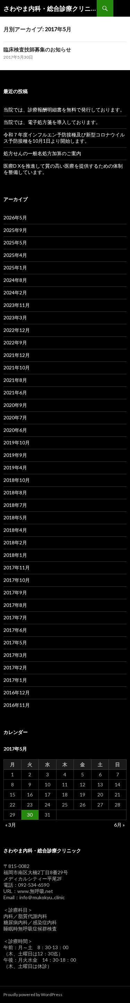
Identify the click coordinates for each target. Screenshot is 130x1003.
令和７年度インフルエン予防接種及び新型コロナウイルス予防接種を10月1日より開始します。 (64, 138)
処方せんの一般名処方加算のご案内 (42, 153)
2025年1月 (15, 267)
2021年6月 (15, 392)
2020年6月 (15, 430)
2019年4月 (15, 467)
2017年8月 (15, 605)
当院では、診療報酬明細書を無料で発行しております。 (64, 109)
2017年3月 (15, 655)
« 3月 (10, 825)
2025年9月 (15, 230)
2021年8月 (15, 380)
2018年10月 (16, 480)
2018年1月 (15, 555)
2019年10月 (16, 442)
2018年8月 (15, 492)
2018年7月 (15, 505)
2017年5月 (15, 642)
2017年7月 (15, 617)
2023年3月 (15, 317)
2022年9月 (15, 342)
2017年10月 (16, 580)
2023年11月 (16, 305)
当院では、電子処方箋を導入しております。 (52, 122)
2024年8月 (15, 280)
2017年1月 (15, 680)
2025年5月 (15, 242)
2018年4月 (15, 530)
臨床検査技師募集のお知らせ (37, 49)
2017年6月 (15, 630)
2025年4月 (15, 255)
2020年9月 (15, 405)
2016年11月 (16, 705)
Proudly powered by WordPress (32, 994)
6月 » (119, 825)
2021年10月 (16, 367)
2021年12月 (16, 355)
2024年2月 (15, 292)
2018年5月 (15, 517)
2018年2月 (15, 542)
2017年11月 (16, 567)
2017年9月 (15, 592)
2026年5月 (15, 217)
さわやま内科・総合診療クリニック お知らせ (50, 8)
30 (30, 815)
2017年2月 (15, 667)
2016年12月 (16, 692)
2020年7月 (15, 417)
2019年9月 (15, 455)
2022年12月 (16, 330)
